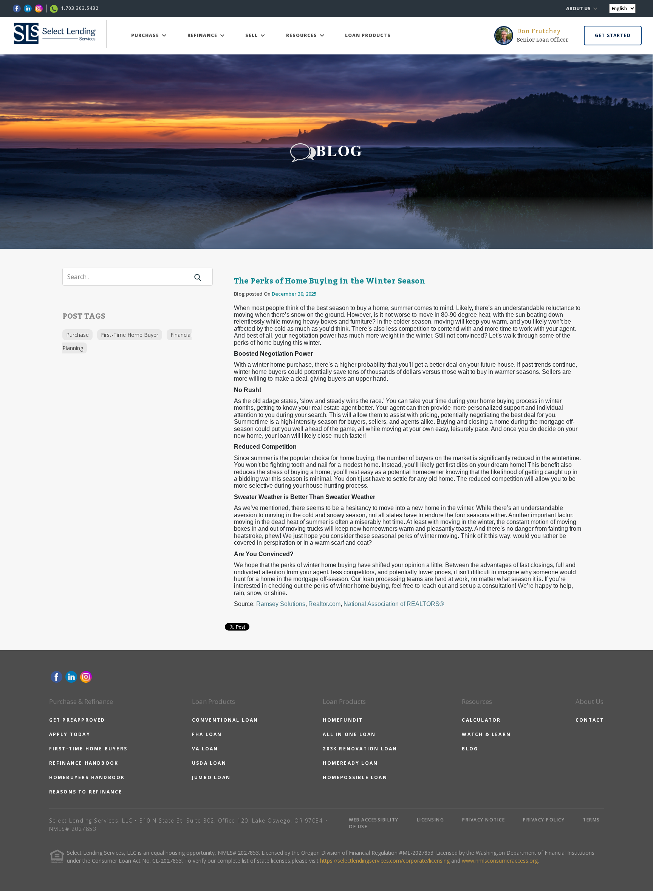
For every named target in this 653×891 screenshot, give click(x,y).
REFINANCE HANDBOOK (84, 763)
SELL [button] (252, 35)
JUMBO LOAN (211, 777)
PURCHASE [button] (146, 35)
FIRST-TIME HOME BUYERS (88, 748)
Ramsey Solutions (280, 604)
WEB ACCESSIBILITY (374, 820)
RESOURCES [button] (302, 35)
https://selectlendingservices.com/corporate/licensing (385, 860)
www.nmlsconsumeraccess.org (500, 860)
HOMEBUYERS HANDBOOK (87, 777)
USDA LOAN (209, 763)
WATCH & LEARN (486, 734)
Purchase (77, 334)
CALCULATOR (481, 720)
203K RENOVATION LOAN (360, 748)
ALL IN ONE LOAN (349, 734)
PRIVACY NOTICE (483, 820)
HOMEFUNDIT (343, 720)
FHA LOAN (207, 734)
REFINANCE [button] (203, 35)
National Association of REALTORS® (394, 604)
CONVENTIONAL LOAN (225, 720)
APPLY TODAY (69, 734)
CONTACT (590, 720)
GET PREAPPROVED (77, 720)
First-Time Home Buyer (129, 334)
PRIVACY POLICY (544, 820)
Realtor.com (324, 604)
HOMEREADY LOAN (350, 763)
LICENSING (430, 820)
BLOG (470, 748)
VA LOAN (205, 748)
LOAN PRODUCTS (368, 35)
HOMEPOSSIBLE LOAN (355, 777)
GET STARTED (613, 35)
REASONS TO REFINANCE (85, 792)
